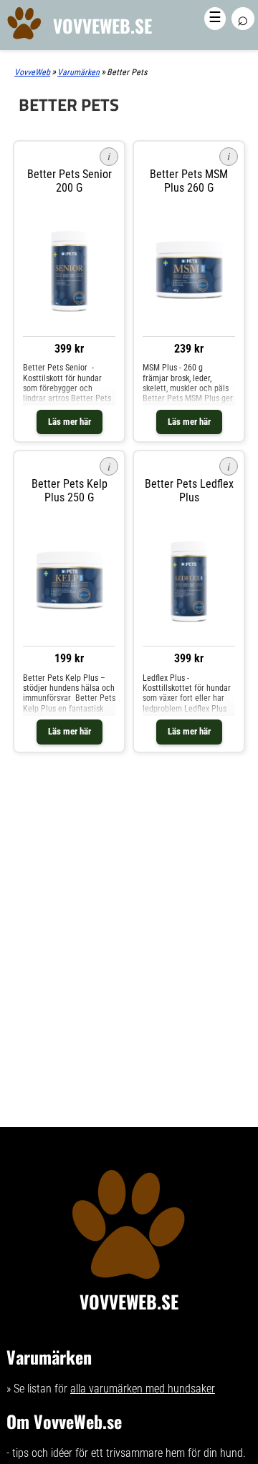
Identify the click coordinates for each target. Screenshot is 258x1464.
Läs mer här (69, 421)
